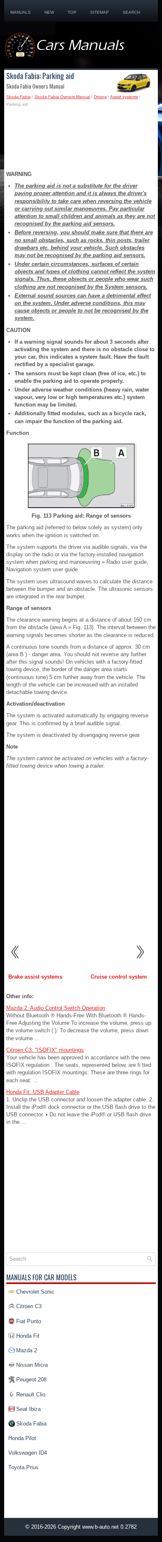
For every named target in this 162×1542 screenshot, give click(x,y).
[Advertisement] (81, 141)
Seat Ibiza (28, 1409)
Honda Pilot (22, 1438)
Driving (100, 96)
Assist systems (124, 96)
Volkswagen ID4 (27, 1453)
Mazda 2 (26, 1350)
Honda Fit (27, 1336)
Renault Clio (30, 1394)
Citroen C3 (29, 1306)
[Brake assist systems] (15, 961)
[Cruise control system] (140, 961)
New (49, 12)
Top (72, 12)
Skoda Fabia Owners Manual (62, 96)
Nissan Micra (32, 1365)
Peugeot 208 (31, 1379)
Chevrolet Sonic (35, 1292)
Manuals (20, 12)
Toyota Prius (23, 1467)
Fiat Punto (28, 1321)
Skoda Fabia (18, 96)
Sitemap (99, 12)
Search (131, 12)
